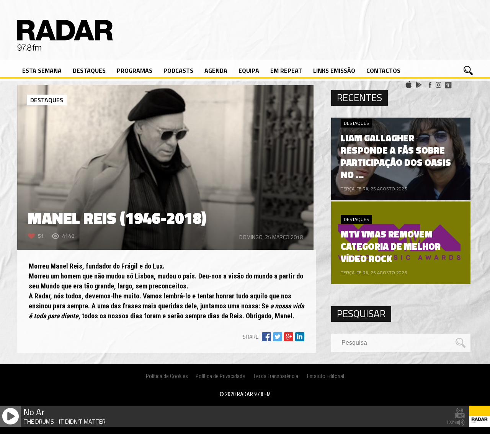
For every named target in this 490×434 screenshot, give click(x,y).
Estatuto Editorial (325, 376)
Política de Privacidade (220, 376)
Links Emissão (334, 70)
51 (41, 236)
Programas (134, 70)
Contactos (383, 70)
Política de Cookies (167, 376)
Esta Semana (42, 70)
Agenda (215, 70)
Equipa (248, 70)
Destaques (89, 70)
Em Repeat (286, 70)
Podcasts (178, 70)
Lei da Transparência (276, 376)
